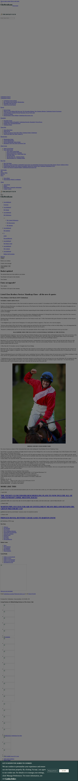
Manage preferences (52, 770)
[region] (39, 771)
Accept (64, 770)
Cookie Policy (10, 779)
